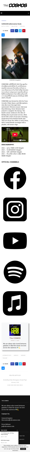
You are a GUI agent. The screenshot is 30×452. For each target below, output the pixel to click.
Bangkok (16, 355)
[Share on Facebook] (16, 30)
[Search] (28, 13)
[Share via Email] (3, 35)
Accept (23, 449)
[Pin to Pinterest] (23, 30)
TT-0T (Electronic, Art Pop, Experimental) (7, 433)
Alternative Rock (7, 355)
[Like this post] (12, 30)
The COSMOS (6, 26)
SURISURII (23, 355)
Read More (15, 450)
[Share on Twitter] (20, 30)
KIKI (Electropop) (5, 440)
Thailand (5, 358)
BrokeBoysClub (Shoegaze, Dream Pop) (15, 380)
